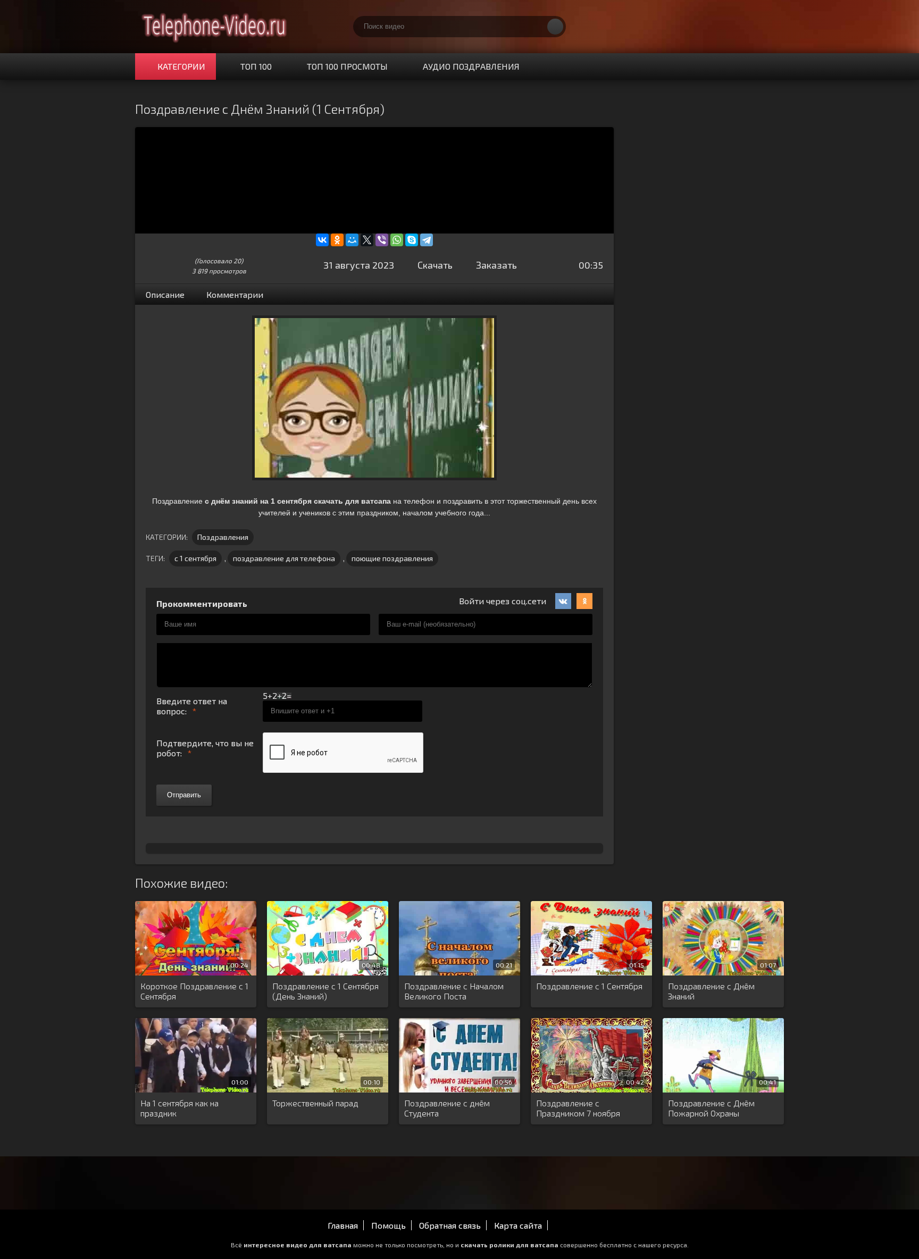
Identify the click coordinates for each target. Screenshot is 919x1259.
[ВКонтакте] (322, 240)
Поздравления (222, 536)
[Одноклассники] (337, 240)
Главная (343, 1225)
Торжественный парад (315, 1103)
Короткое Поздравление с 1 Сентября (194, 991)
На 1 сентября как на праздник (179, 1108)
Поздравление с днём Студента (447, 1108)
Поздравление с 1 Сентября (589, 986)
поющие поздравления (392, 558)
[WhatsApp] (396, 240)
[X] (367, 240)
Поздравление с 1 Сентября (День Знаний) (325, 991)
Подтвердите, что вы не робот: (205, 748)
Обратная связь (450, 1225)
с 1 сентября (195, 558)
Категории (181, 66)
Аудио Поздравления (471, 66)
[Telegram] (426, 240)
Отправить (184, 795)
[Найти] (555, 27)
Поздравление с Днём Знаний (711, 991)
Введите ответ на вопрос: (191, 706)
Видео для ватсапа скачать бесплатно (215, 26)
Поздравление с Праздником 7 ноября (578, 1108)
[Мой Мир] (352, 240)
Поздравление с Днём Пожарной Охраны (711, 1108)
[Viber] (381, 240)
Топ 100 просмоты (347, 66)
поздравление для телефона (284, 558)
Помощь (388, 1225)
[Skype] (411, 240)
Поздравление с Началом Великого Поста (454, 991)
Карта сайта (518, 1225)
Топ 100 (256, 66)
